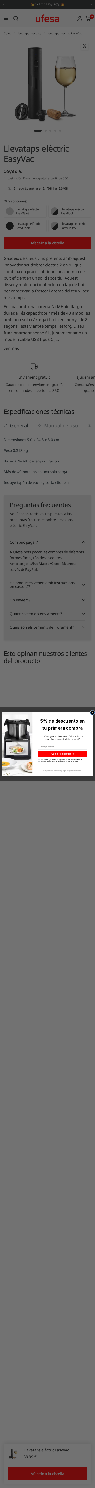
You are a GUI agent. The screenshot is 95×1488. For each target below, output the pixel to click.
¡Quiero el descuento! (63, 754)
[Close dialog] (92, 712)
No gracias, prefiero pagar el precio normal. (62, 771)
